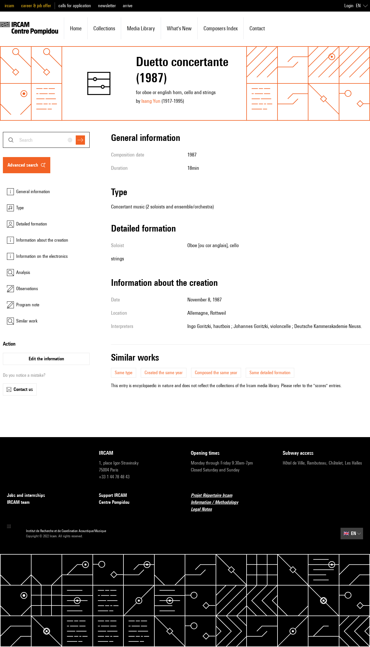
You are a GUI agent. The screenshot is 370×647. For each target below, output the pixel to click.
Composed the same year (216, 372)
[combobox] (46, 140)
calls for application (74, 5)
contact (257, 28)
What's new (179, 28)
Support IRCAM (113, 495)
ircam (9, 5)
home (76, 28)
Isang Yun (150, 101)
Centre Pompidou (114, 502)
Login (349, 5)
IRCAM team (18, 502)
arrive (127, 5)
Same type (123, 372)
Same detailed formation (270, 372)
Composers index (221, 28)
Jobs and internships (26, 495)
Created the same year (164, 372)
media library (141, 28)
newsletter (107, 5)
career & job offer (36, 5)
